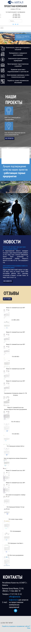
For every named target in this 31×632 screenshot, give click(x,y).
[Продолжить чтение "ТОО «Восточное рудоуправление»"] (6, 561)
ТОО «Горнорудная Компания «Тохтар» (15, 507)
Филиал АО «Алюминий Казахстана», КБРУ (15, 470)
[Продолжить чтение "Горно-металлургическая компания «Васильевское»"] (6, 464)
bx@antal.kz (13, 599)
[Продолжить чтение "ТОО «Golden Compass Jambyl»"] (6, 525)
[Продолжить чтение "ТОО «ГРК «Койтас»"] (6, 427)
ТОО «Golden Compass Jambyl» (15, 519)
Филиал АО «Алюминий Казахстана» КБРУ (15, 307)
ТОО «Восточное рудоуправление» (15, 555)
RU (13, 24)
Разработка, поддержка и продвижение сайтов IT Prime (16, 627)
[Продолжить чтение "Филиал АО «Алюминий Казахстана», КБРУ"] (6, 476)
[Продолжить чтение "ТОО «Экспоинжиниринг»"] (6, 537)
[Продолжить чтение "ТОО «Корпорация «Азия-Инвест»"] (6, 549)
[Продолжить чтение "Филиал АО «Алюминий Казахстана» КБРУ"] (6, 313)
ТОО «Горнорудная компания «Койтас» (15, 446)
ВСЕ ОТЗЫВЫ (7, 299)
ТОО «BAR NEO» (15, 356)
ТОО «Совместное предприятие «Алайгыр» (15, 495)
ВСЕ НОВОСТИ (8, 281)
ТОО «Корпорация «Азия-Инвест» (15, 543)
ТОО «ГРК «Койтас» (15, 421)
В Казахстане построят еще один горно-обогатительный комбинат (14, 248)
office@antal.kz (14, 596)
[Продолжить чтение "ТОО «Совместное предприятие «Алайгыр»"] (6, 501)
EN (15, 24)
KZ (17, 24)
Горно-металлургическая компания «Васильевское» (15, 458)
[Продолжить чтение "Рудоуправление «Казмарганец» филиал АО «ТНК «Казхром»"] (6, 401)
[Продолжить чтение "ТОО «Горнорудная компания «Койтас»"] (6, 452)
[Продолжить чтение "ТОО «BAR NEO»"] (6, 362)
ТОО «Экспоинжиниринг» (15, 531)
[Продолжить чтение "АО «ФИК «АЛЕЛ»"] (6, 326)
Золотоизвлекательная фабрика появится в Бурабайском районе (15, 267)
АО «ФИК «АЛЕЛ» (15, 320)
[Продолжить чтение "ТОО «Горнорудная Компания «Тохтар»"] (6, 513)
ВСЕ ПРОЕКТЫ (9, 138)
